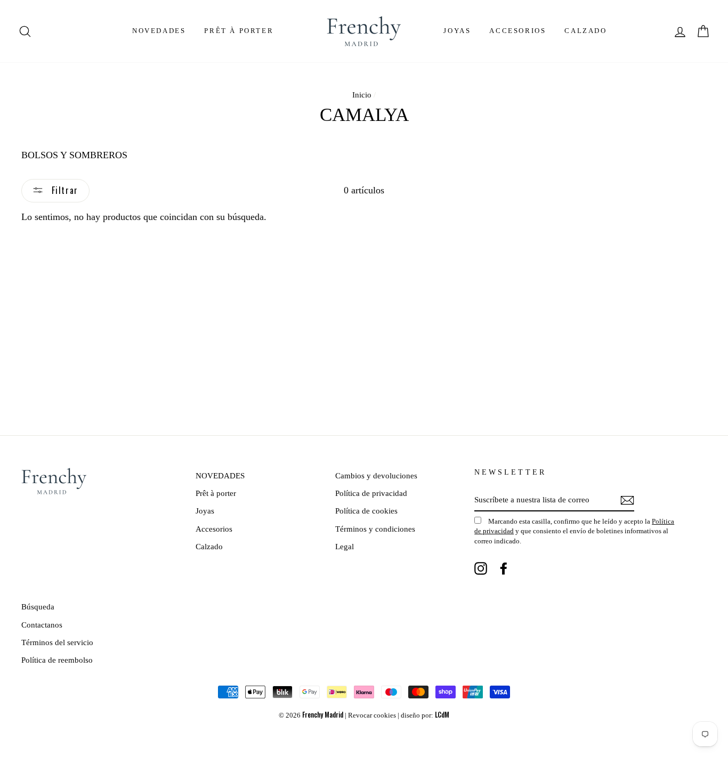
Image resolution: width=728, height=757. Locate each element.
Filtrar (63, 190)
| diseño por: (423, 715)
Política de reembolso (57, 659)
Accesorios (517, 31)
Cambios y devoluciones (376, 475)
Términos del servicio (57, 642)
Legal (344, 546)
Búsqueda (37, 606)
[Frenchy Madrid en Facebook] (503, 568)
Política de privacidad (371, 493)
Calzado (585, 31)
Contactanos (41, 624)
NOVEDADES (158, 31)
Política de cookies (366, 510)
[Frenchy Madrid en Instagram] (480, 568)
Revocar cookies (372, 715)
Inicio (361, 94)
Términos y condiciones (375, 528)
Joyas (457, 31)
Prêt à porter (238, 31)
